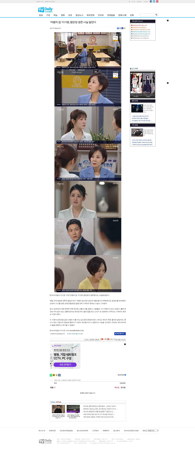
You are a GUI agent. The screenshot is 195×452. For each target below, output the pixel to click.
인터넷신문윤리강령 (131, 430)
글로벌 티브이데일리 (50, 1)
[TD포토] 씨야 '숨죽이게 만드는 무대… (141, 31)
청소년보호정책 (82, 430)
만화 (132, 15)
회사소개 (42, 430)
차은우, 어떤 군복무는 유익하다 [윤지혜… (142, 140)
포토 (70, 15)
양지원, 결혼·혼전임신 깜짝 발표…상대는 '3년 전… (100, 406)
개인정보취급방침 (66, 430)
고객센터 (95, 430)
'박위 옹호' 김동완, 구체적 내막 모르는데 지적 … (99, 417)
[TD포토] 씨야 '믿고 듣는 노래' (139, 25)
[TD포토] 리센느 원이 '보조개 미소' (140, 36)
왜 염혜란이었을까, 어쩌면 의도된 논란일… (142, 142)
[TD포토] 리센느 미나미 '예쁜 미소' (140, 38)
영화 (63, 15)
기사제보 (146, 1)
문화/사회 (122, 15)
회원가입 (139, 1)
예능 (55, 15)
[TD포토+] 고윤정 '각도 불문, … (148, 95)
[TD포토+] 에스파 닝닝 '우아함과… (136, 95)
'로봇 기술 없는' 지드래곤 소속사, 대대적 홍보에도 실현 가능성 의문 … (73, 416)
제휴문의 (106, 430)
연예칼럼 (111, 15)
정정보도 (146, 430)
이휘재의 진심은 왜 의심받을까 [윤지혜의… (142, 144)
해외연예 (90, 15)
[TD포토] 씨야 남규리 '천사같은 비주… (141, 34)
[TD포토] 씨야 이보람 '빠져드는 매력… (141, 29)
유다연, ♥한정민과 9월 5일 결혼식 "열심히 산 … (99, 411)
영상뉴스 (79, 15)
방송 (41, 15)
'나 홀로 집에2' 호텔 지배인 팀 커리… (141, 116)
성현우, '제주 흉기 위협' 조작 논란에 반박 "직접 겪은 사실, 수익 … (58, 416)
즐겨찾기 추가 (40, 1)
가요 (48, 15)
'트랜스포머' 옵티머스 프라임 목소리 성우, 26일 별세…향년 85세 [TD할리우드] (148, 108)
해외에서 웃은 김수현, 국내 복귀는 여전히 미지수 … (100, 409)
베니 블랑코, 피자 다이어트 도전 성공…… (142, 120)
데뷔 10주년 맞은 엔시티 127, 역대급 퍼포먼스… (99, 414)
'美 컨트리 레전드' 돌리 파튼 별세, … (140, 118)
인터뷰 (101, 15)
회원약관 (52, 430)
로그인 (133, 1)
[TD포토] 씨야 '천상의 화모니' (139, 27)
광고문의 (116, 430)
